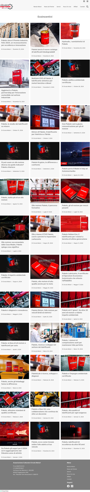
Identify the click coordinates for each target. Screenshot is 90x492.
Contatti (82, 6)
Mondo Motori (37, 6)
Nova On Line (67, 6)
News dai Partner (49, 6)
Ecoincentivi (45, 16)
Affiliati (76, 6)
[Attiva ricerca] (87, 6)
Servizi (59, 6)
